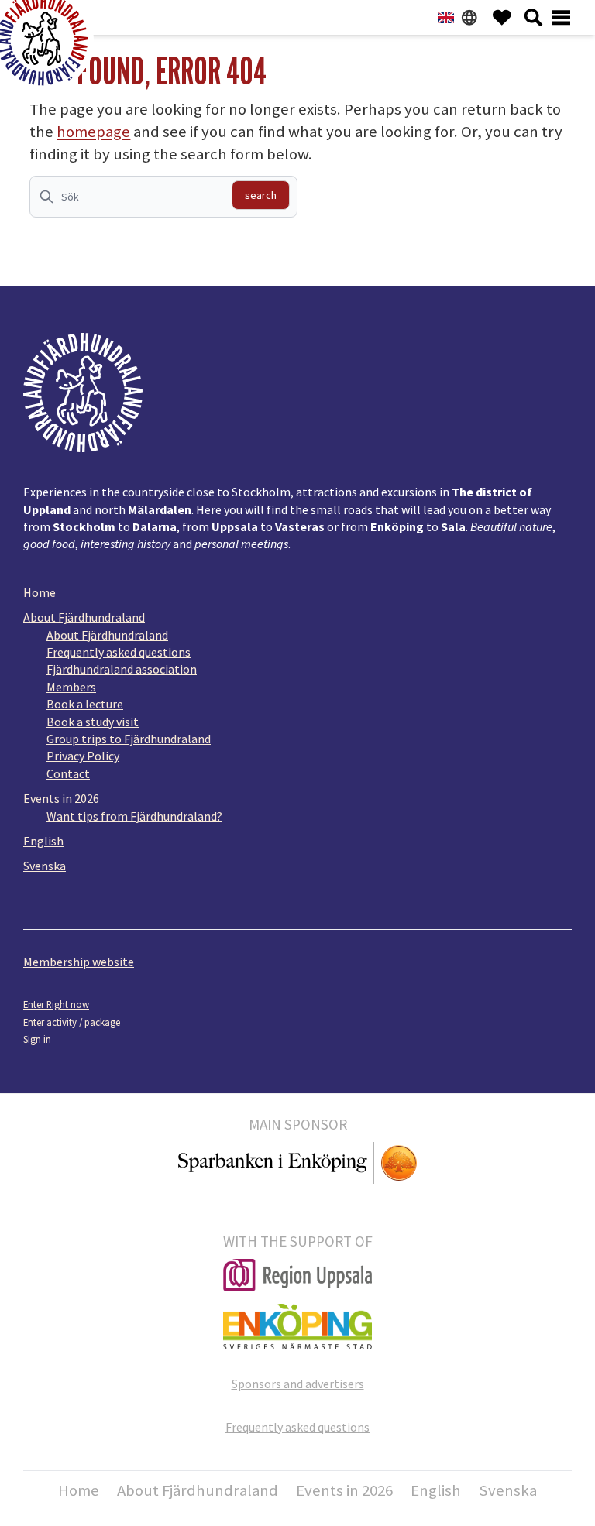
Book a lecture (84, 704)
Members (71, 686)
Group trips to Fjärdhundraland (128, 738)
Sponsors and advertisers (298, 1383)
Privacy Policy (82, 755)
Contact (68, 773)
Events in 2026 (61, 798)
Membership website (78, 961)
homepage (93, 132)
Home (39, 592)
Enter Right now (56, 1004)
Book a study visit (92, 721)
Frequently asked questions (118, 652)
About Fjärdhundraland (84, 617)
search (261, 195)
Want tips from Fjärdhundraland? (134, 816)
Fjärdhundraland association (121, 669)
